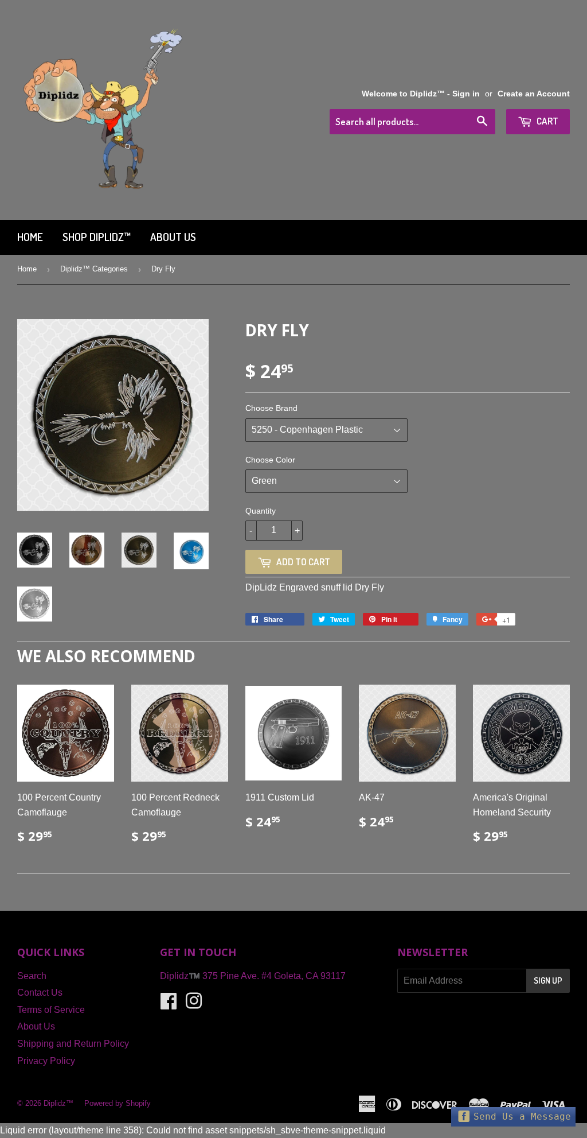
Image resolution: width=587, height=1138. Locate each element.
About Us (173, 237)
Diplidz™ (58, 1103)
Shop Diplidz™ (96, 237)
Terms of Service (51, 1010)
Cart (546, 121)
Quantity (260, 510)
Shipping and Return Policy (73, 1043)
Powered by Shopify (117, 1103)
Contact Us (39, 992)
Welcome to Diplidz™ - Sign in (421, 94)
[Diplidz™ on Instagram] (193, 1004)
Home (30, 237)
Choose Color (270, 459)
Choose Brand (271, 408)
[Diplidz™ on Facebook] (168, 1004)
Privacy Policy (46, 1061)
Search (31, 976)
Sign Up (548, 980)
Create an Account (534, 94)
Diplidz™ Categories (94, 269)
